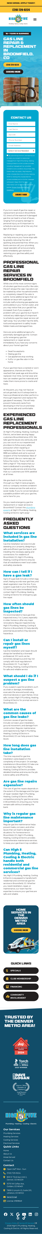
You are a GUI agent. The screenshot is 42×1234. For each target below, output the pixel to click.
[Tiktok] (24, 1218)
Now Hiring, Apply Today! (21, 3)
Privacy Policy (16, 187)
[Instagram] (36, 1214)
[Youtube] (24, 1214)
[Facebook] (5, 1214)
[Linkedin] (30, 1214)
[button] (34, 19)
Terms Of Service (26, 1223)
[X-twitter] (12, 1214)
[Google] (18, 1214)
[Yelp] (18, 1218)
